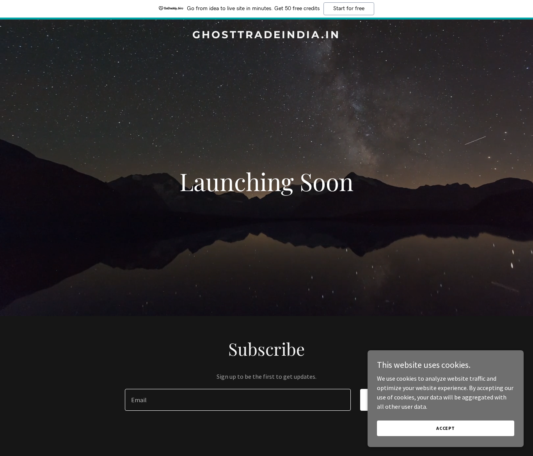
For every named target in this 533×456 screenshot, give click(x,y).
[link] (267, 36)
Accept (445, 428)
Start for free (348, 8)
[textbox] (237, 400)
